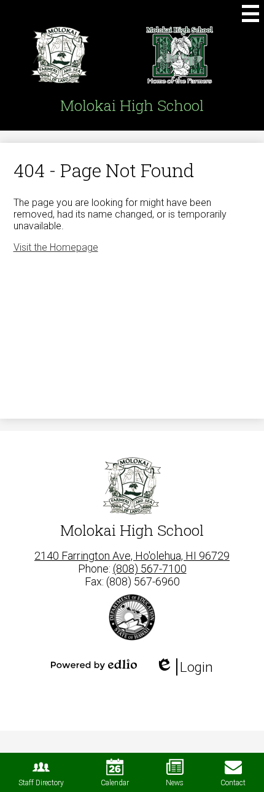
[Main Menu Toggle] (250, 13)
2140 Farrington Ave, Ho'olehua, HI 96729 (132, 555)
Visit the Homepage (56, 247)
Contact (233, 783)
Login (184, 667)
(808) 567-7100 (150, 568)
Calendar (115, 783)
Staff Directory (41, 783)
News (175, 783)
